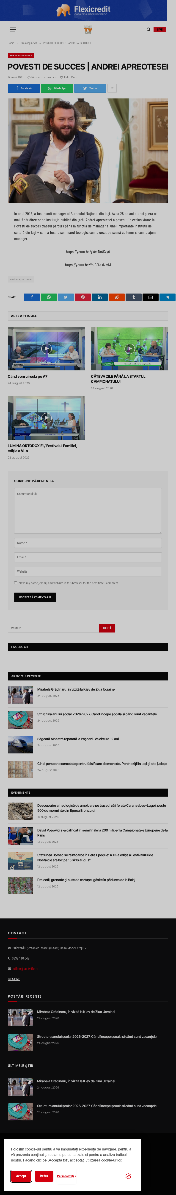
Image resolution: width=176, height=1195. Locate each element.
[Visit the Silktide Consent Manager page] (128, 1176)
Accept (21, 1176)
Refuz (44, 1176)
